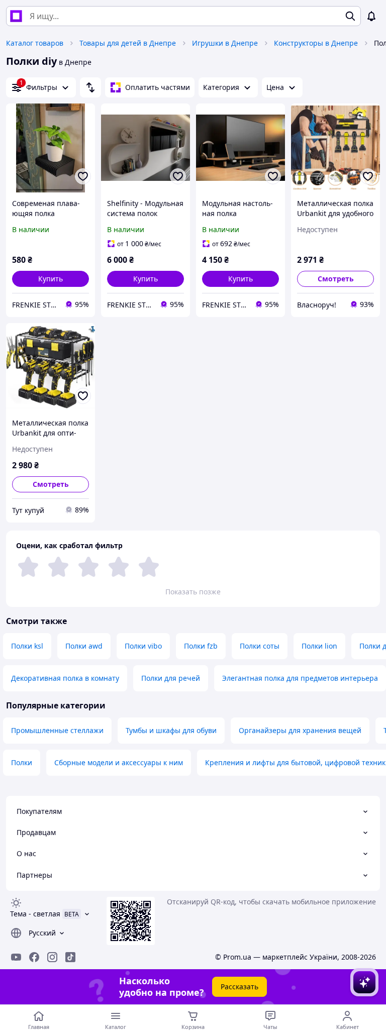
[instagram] (52, 957)
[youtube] (16, 957)
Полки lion (319, 646)
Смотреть (336, 278)
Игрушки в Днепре (225, 43)
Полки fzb (201, 646)
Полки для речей (170, 678)
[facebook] (34, 957)
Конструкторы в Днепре (316, 43)
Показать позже (193, 591)
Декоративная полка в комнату (65, 678)
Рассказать (239, 986)
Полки (21, 762)
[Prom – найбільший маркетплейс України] (16, 16)
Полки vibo (143, 646)
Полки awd (84, 646)
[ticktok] (70, 957)
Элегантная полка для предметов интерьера (300, 678)
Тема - (35, 913)
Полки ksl (27, 646)
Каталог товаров (34, 43)
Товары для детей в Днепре (127, 43)
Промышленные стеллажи (57, 730)
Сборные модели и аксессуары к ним (118, 762)
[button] (50, 279)
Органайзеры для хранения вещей (300, 730)
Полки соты (259, 646)
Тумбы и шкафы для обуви (171, 730)
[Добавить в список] (83, 176)
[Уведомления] (371, 16)
